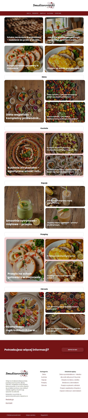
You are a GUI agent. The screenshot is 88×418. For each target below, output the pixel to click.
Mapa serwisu (30, 415)
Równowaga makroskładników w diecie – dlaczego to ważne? (20, 328)
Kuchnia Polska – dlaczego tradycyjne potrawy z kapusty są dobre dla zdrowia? (61, 149)
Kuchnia (50, 13)
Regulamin (44, 415)
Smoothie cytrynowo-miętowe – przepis (21, 222)
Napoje (43, 13)
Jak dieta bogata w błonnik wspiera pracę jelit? (63, 308)
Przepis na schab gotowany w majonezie (22, 66)
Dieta (29, 13)
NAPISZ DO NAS (72, 350)
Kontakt (9, 403)
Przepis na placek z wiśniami (70, 385)
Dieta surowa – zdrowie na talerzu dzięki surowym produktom (62, 96)
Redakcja (10, 399)
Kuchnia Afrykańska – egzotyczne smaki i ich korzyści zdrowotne (23, 169)
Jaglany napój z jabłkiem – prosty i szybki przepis (62, 224)
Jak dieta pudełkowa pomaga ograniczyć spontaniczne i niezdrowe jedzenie (63, 38)
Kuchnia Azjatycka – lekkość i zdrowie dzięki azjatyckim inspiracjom (64, 171)
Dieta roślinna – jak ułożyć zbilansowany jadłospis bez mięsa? (62, 117)
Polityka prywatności (14, 415)
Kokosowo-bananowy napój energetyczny (59, 202)
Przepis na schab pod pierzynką (64, 68)
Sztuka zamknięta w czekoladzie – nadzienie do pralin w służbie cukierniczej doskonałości (24, 38)
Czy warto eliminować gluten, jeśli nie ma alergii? (63, 330)
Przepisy (35, 13)
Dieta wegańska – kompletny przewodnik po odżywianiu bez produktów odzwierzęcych (22, 116)
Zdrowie (58, 13)
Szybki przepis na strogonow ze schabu (61, 277)
